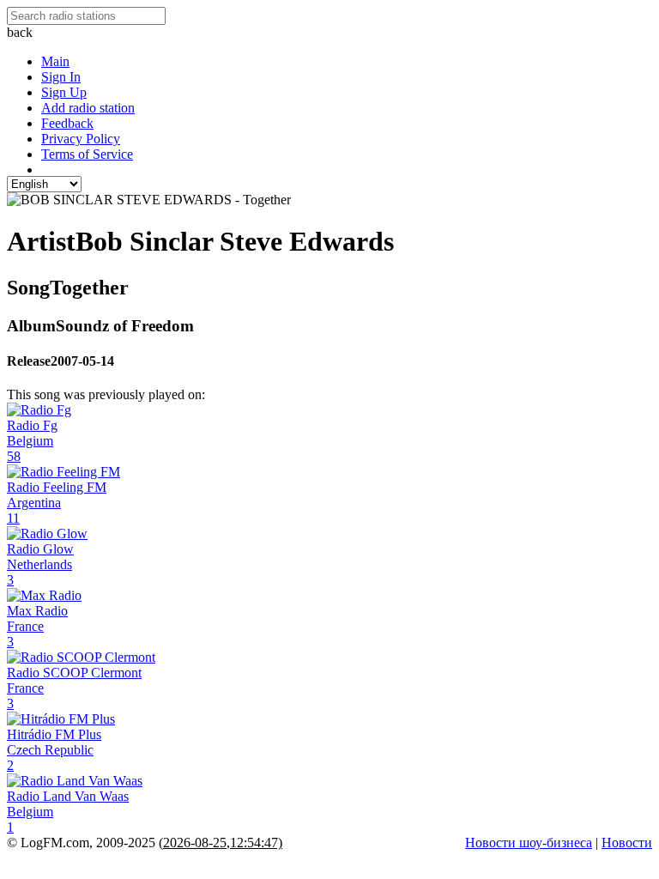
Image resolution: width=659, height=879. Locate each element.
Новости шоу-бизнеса (528, 842)
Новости (627, 842)
